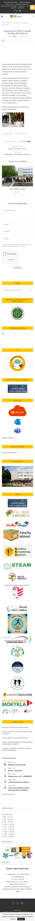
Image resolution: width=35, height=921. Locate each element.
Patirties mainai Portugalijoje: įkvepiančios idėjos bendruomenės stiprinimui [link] (17, 743)
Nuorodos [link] (30, 6)
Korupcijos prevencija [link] (21, 4)
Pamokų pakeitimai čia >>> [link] (10, 452)
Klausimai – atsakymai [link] (17, 8)
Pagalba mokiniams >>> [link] (9, 438)
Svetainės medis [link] (17, 910)
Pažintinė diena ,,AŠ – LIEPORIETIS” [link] (20, 776)
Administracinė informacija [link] (9, 6)
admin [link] (15, 36)
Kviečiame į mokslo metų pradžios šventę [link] (15, 727)
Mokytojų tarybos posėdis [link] (17, 765)
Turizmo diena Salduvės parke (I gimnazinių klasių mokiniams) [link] (18, 789)
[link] (32, 7)
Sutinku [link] (21, 919)
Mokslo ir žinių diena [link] (15, 770)
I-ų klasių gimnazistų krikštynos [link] (18, 782)
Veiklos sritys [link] (10, 4)
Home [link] (3, 23)
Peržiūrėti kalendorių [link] (8, 794)
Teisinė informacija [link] (24, 2)
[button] (3, 180)
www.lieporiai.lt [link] (27, 912)
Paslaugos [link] (21, 6)
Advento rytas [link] (7, 133)
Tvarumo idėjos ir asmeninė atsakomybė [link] (15, 738)
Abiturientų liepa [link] (17, 189)
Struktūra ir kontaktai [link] (10, 2)
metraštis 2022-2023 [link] (20, 133)
